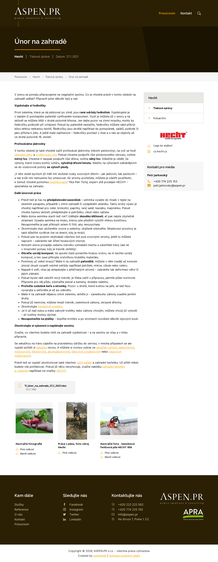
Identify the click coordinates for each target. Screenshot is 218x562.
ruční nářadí (84, 362)
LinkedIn (75, 519)
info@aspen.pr (128, 514)
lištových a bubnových (86, 351)
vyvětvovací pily (46, 154)
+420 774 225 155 (130, 509)
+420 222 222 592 (130, 504)
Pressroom (167, 13)
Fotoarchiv (159, 118)
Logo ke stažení (162, 145)
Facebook (76, 504)
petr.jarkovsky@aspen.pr (169, 185)
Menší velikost (28, 453)
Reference (21, 509)
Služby (19, 504)
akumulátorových (59, 351)
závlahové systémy (50, 306)
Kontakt (186, 13)
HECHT (61, 370)
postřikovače (58, 182)
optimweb (99, 555)
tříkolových (39, 351)
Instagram (76, 509)
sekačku (41, 347)
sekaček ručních (106, 347)
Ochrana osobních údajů (124, 555)
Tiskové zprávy (54, 76)
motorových (22, 351)
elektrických (126, 347)
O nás (18, 514)
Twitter (74, 514)
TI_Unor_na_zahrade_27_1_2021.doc (45, 387)
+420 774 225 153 (165, 181)
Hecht (36, 76)
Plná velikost (27, 449)
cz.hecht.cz (160, 151)
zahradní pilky (23, 154)
